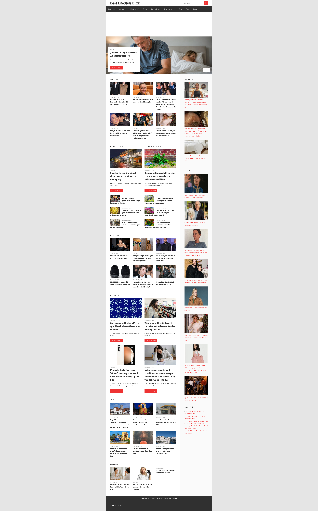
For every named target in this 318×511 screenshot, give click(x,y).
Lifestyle (121, 9)
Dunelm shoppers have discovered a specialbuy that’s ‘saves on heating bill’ (195, 158)
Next (208, 70)
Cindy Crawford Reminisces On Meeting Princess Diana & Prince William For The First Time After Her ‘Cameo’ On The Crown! (166, 104)
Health (195, 9)
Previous (205, 70)
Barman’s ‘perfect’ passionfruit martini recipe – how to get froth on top (125, 200)
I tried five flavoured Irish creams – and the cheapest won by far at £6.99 (125, 224)
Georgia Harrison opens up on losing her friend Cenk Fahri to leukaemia (120, 133)
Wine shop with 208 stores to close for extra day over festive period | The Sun (160, 326)
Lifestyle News (115, 295)
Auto (187, 9)
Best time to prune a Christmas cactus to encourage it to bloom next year (157, 224)
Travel (145, 9)
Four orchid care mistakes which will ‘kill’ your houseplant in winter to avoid (159, 212)
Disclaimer (144, 498)
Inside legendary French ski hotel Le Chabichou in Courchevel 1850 (165, 451)
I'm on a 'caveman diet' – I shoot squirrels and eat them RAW (142, 451)
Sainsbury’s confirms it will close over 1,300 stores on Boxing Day (123, 176)
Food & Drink (155, 9)
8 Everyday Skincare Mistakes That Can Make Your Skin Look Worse (120, 487)
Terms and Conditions (155, 498)
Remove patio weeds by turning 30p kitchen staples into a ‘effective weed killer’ (160, 176)
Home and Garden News (153, 146)
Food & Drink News (116, 146)
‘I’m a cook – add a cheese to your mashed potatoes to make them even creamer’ (125, 212)
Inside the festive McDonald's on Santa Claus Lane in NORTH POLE (166, 422)
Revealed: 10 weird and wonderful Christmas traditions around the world (142, 422)
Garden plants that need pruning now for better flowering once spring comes (159, 200)
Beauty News (114, 464)
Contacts (174, 498)
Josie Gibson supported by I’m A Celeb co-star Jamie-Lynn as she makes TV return (165, 133)
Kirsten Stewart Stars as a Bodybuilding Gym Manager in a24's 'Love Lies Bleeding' (143, 284)
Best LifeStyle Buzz (125, 3)
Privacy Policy (167, 498)
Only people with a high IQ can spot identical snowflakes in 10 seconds (125, 326)
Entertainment (134, 9)
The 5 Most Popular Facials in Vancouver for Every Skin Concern (142, 487)
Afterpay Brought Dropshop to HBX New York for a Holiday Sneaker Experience (143, 258)
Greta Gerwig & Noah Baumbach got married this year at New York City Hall (119, 102)
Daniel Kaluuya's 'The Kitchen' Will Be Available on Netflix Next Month (165, 258)
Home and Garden (169, 9)
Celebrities (111, 9)
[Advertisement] (159, 24)
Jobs (180, 9)
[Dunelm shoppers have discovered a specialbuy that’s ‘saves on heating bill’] (196, 153)
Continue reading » (116, 67)
